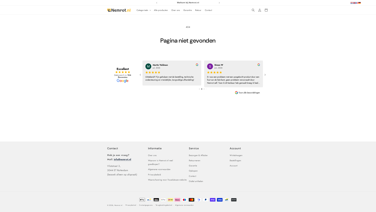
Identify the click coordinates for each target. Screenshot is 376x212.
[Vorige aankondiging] (156, 3)
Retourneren (194, 160)
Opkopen (193, 170)
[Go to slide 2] (201, 89)
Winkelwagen (236, 155)
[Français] (357, 2)
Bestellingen (235, 160)
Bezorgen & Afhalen (198, 155)
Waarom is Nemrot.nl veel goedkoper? (160, 162)
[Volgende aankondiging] (219, 3)
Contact (112, 148)
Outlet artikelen (196, 181)
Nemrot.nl (118, 205)
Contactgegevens (146, 205)
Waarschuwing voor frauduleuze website (167, 179)
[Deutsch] (359, 2)
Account (233, 165)
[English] (354, 2)
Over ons (152, 155)
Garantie (193, 165)
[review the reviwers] (197, 65)
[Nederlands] (351, 2)
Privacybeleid (154, 174)
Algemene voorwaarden (159, 169)
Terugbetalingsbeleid (164, 205)
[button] (143, 10)
